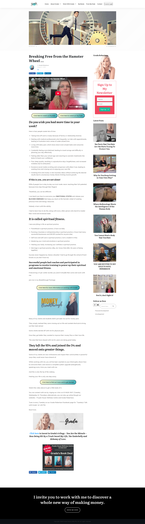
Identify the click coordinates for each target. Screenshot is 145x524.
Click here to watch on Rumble (44, 116)
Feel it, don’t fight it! (104, 295)
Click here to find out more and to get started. (58, 382)
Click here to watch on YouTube (71, 116)
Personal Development (102, 311)
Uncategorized (99, 314)
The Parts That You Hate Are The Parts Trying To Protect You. (104, 146)
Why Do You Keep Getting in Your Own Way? (104, 176)
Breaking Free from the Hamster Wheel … (56, 58)
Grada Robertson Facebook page (62, 402)
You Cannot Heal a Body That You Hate (104, 236)
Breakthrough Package (47, 280)
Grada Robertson (68, 398)
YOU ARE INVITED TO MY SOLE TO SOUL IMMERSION (105, 266)
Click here (34, 433)
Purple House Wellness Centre (47, 398)
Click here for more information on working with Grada (58, 288)
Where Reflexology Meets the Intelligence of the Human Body (104, 206)
